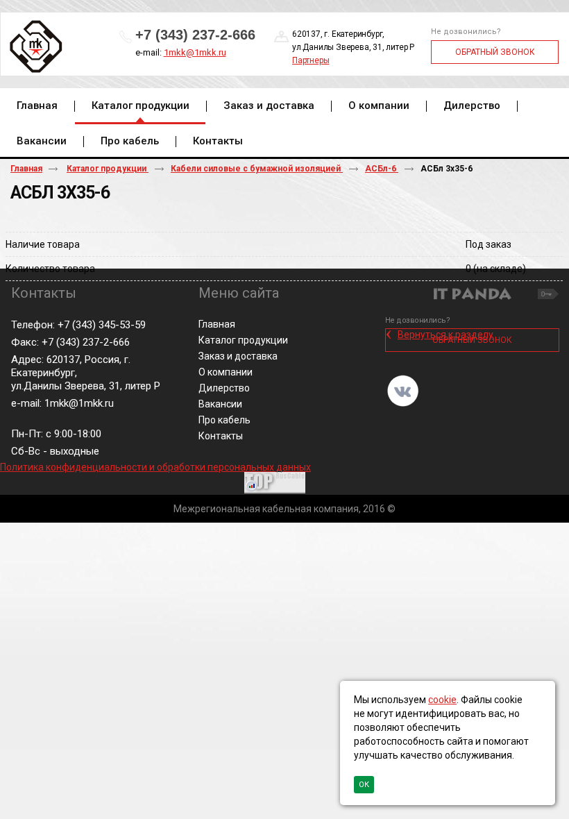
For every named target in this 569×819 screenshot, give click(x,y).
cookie (442, 699)
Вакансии (220, 404)
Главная (26, 169)
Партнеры (310, 60)
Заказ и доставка (238, 356)
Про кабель (224, 419)
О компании (225, 372)
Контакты (220, 435)
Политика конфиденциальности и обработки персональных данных (155, 467)
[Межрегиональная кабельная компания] (34, 47)
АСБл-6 (381, 169)
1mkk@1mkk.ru (195, 52)
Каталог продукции (140, 105)
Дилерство (224, 388)
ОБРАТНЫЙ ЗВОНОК (495, 52)
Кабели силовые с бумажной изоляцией (257, 169)
